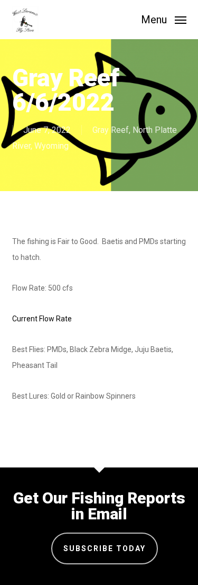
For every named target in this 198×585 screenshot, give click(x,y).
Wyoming (51, 146)
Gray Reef (110, 130)
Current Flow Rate (42, 318)
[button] (163, 18)
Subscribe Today (104, 548)
